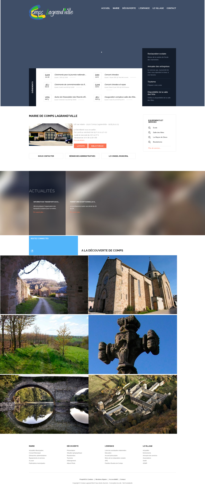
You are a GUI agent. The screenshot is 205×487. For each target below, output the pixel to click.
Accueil (105, 8)
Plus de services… (154, 148)
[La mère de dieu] (133, 373)
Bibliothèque (97, 146)
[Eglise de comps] (133, 314)
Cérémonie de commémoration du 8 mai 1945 (70, 84)
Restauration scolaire (157, 54)
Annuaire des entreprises (159, 66)
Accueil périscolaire (111, 455)
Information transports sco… (46, 202)
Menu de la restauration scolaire (115, 458)
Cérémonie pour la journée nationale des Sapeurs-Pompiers (70, 75)
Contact (171, 8)
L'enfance (144, 8)
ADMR (145, 463)
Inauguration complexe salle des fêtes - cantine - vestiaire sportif (121, 97)
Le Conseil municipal (118, 156)
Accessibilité (113, 479)
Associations (147, 458)
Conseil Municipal (35, 453)
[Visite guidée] (133, 433)
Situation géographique (74, 453)
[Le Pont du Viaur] (44, 433)
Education (108, 453)
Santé (145, 461)
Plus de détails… (79, 140)
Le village (158, 8)
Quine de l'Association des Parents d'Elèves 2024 (70, 97)
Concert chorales (112, 75)
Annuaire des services (150, 455)
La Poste (81, 146)
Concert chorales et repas (115, 84)
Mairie (116, 8)
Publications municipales (37, 463)
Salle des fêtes (158, 132)
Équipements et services (37, 458)
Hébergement (71, 461)
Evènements (147, 453)
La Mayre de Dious (160, 137)
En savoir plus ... (39, 212)
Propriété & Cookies (86, 479)
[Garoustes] (44, 373)
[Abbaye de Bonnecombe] (44, 314)
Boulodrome (157, 142)
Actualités (146, 450)
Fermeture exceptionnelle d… (83, 202)
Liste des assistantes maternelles (115, 450)
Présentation (71, 450)
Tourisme (152, 82)
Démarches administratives (82, 156)
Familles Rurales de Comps (114, 463)
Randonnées (71, 455)
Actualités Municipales (36, 450)
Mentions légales (101, 479)
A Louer (31, 461)
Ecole (155, 128)
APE (106, 461)
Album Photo (71, 463)
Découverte (129, 8)
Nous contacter (46, 156)
